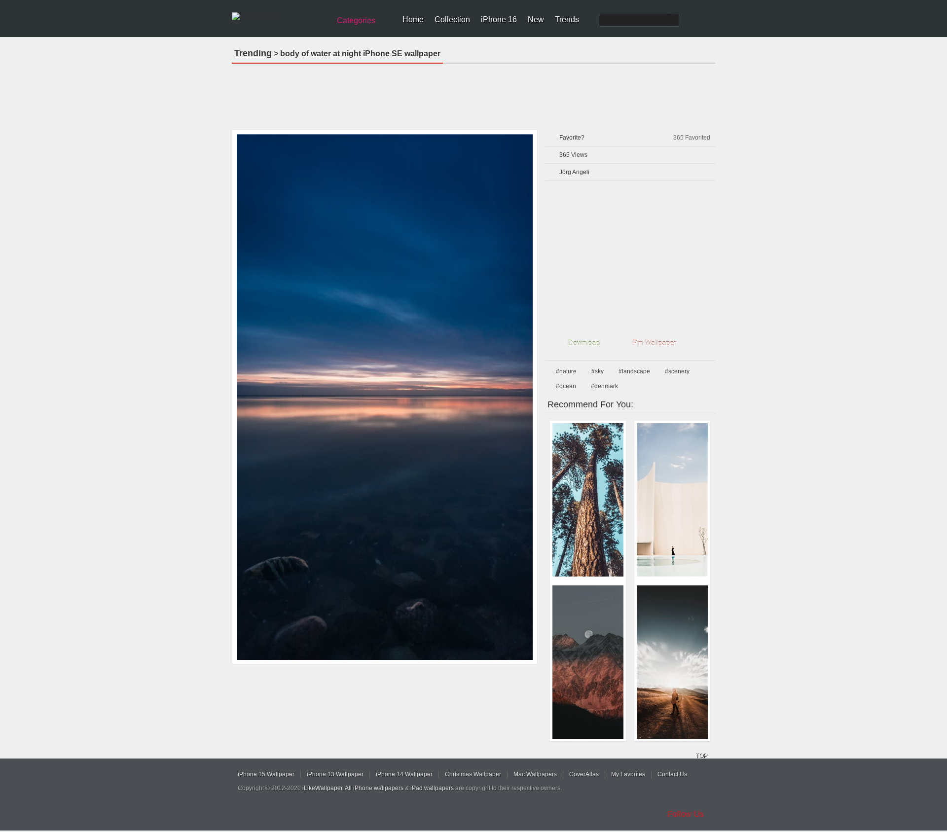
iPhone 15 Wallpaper (266, 774)
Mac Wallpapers (535, 774)
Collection (452, 19)
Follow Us (685, 814)
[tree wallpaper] (587, 500)
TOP (701, 755)
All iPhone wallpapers (374, 788)
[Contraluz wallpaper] (672, 662)
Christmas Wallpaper (473, 774)
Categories (356, 20)
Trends (567, 19)
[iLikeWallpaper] (280, 16)
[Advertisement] (473, 93)
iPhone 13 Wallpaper (335, 774)
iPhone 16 (499, 19)
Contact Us (672, 774)
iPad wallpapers (432, 788)
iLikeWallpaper (322, 788)
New (536, 19)
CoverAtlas (584, 774)
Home (413, 19)
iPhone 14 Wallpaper (404, 774)
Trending (253, 53)
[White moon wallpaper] (587, 662)
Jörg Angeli (574, 172)
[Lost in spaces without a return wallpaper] (672, 500)
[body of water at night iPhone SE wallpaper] (385, 397)
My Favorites (628, 774)
